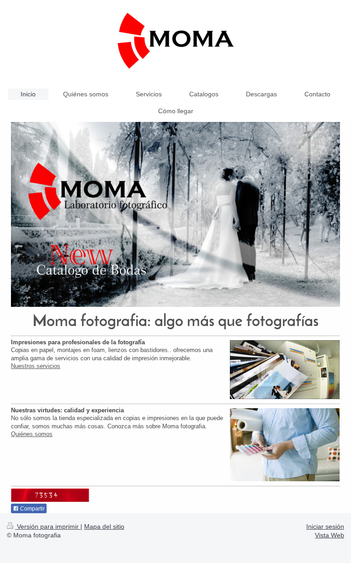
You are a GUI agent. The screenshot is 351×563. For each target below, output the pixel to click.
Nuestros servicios (35, 366)
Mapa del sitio (104, 526)
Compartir (32, 508)
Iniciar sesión (325, 526)
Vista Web (329, 535)
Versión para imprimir (47, 526)
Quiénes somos (32, 434)
